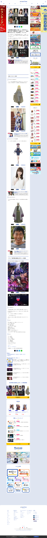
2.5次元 (8, 521)
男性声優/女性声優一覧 (16, 518)
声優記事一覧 (15, 517)
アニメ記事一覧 (15, 516)
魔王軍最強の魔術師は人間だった (11, 354)
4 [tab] (35, 65)
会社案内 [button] (34, 510)
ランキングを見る (35, 104)
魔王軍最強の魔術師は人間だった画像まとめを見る (18, 397)
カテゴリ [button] (8, 510)
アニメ (15, 4)
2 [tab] (33, 65)
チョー (24, 354)
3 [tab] (34, 65)
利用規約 (21, 511)
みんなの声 (32, 4)
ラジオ (26, 4)
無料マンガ (8, 524)
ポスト (12, 189)
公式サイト (9, 345)
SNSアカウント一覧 (22, 516)
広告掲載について (22, 517)
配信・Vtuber (8, 522)
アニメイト (35, 511)
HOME (3, 4)
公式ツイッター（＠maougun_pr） (12, 346)
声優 (20, 4)
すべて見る (35, 143)
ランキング (9, 4)
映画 (43, 4)
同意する (36, 536)
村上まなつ (17, 354)
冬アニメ (14, 515)
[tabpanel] (35, 62)
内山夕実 (21, 354)
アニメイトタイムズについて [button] (23, 510)
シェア (17, 189)
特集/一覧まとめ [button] (15, 510)
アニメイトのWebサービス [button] (29, 510)
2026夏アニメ (9, 355)
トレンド (8, 523)
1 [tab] (32, 65)
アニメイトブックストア (29, 511)
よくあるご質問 (21, 515)
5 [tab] (36, 65)
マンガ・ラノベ (8, 518)
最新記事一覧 (15, 511)
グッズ (37, 4)
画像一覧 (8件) (23, 189)
